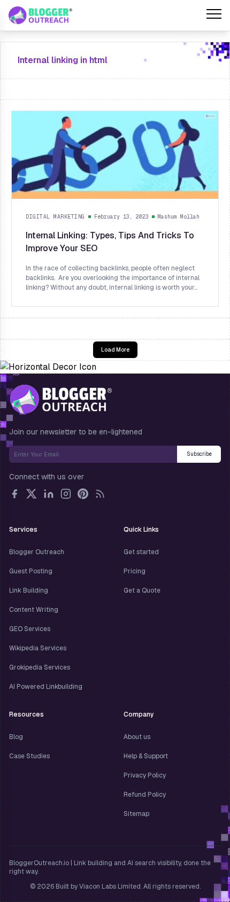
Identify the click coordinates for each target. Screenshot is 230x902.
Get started (141, 552)
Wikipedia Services (37, 648)
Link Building (28, 590)
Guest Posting (30, 571)
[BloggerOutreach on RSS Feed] (100, 493)
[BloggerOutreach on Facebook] (14, 493)
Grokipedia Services (39, 667)
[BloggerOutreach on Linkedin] (48, 493)
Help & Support (146, 756)
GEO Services (29, 629)
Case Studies (29, 756)
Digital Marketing (55, 216)
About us (137, 737)
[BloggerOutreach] (60, 399)
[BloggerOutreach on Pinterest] (83, 493)
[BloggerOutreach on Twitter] (31, 493)
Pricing (134, 571)
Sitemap (136, 814)
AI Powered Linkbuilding (45, 686)
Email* (93, 454)
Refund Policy (145, 794)
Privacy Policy (145, 775)
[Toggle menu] (213, 15)
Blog (16, 737)
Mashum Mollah (179, 216)
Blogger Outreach (36, 552)
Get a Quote (142, 590)
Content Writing (33, 609)
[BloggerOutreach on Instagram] (65, 493)
